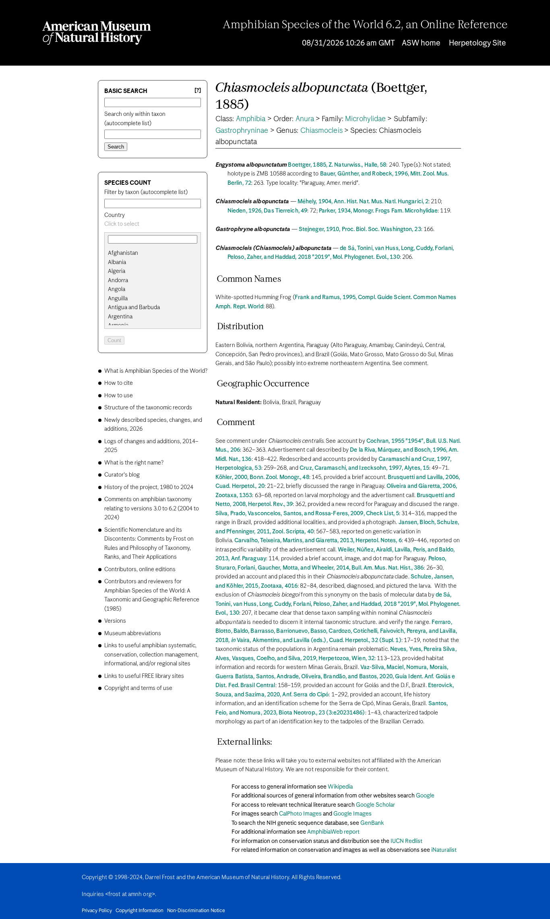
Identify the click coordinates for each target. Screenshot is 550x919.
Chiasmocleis (321, 130)
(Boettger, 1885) (321, 97)
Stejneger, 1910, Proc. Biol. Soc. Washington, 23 (360, 229)
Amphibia (251, 119)
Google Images (352, 814)
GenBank (372, 823)
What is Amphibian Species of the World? (155, 371)
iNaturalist (444, 850)
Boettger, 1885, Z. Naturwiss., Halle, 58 (337, 165)
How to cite (118, 383)
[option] (156, 253)
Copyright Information (139, 911)
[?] (197, 90)
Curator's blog (122, 475)
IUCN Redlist (406, 841)
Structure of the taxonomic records (148, 408)
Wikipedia (340, 787)
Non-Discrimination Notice (196, 911)
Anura (305, 119)
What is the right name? (133, 463)
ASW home (421, 43)
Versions (115, 621)
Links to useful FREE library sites (144, 676)
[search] (152, 262)
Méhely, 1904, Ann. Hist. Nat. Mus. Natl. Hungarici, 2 (363, 201)
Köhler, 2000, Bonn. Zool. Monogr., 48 (262, 477)
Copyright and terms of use (138, 688)
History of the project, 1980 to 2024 (148, 487)
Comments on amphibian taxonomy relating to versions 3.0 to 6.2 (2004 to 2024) (151, 508)
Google (425, 796)
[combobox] (152, 224)
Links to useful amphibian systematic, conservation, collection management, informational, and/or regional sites (151, 655)
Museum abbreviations (132, 633)
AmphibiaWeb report (333, 832)
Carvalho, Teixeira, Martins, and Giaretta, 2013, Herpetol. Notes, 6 (318, 540)
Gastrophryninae (242, 130)
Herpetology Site (477, 43)
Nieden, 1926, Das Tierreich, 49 (267, 211)
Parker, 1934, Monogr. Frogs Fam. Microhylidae (378, 211)
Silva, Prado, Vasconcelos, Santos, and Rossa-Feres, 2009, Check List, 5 (307, 513)
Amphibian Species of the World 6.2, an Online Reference (365, 25)
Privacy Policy (97, 911)
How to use (118, 396)
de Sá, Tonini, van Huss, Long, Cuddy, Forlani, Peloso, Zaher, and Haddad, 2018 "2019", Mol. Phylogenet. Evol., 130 (338, 604)
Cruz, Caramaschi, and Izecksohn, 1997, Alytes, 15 (364, 468)
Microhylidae (365, 119)
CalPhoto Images (300, 814)
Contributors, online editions (140, 569)
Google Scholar (375, 805)
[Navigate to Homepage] (96, 33)
